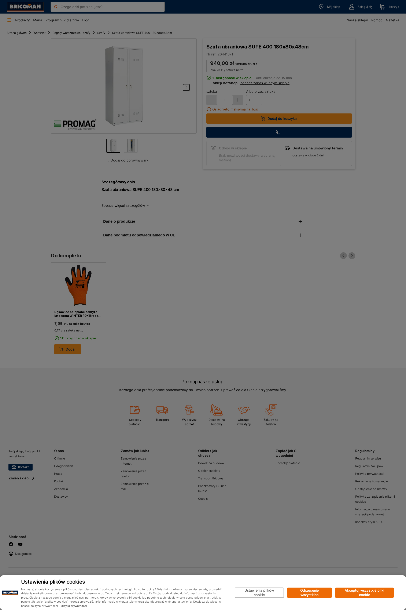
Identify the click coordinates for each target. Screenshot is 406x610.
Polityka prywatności (73, 605)
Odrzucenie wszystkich (309, 592)
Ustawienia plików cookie (259, 592)
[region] (203, 592)
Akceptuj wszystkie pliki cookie (364, 592)
